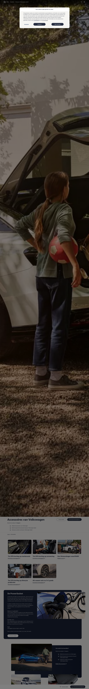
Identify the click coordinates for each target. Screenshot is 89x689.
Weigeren (39, 24)
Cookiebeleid (36, 20)
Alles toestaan (57, 24)
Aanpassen (26, 24)
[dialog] (44, 344)
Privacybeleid (45, 20)
